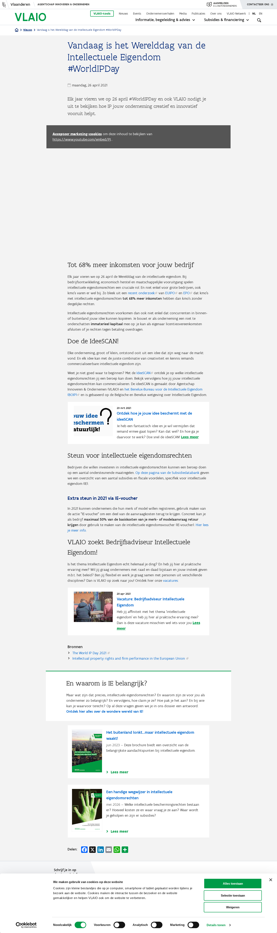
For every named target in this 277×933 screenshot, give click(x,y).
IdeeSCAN (143, 373)
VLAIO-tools (102, 13)
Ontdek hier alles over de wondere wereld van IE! (104, 711)
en (260, 13)
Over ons (216, 13)
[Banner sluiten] (270, 879)
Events (137, 13)
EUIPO (170, 293)
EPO (186, 293)
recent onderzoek (141, 293)
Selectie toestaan (233, 895)
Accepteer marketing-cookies (77, 134)
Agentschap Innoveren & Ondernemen (63, 4)
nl (254, 13)
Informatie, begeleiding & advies (162, 19)
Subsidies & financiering (224, 19)
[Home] (16, 30)
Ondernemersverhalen (160, 13)
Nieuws (123, 13)
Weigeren (232, 907)
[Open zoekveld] (259, 20)
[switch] (119, 925)
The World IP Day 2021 (89, 653)
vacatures (170, 580)
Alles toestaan (233, 883)
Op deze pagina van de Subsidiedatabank (167, 472)
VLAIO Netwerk (236, 13)
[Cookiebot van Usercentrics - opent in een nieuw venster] (26, 925)
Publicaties (198, 13)
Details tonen (216, 925)
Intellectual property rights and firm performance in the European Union (128, 658)
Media (183, 13)
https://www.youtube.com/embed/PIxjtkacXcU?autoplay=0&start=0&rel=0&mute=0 (83, 139)
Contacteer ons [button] (258, 4)
